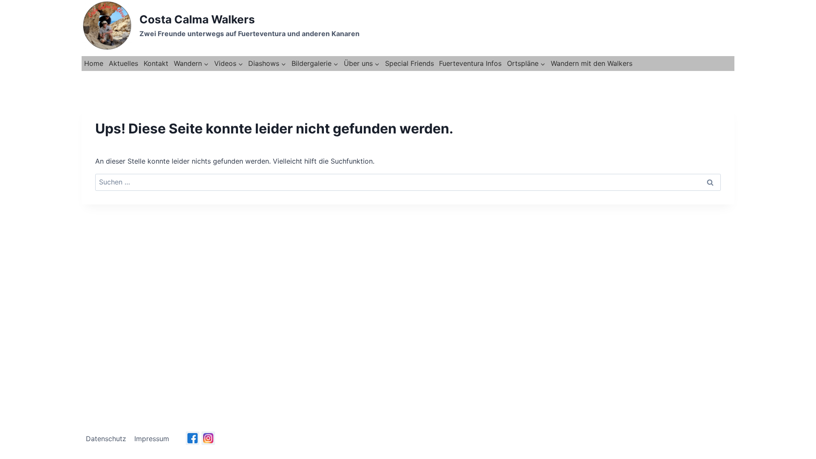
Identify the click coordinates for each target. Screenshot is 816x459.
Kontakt (156, 63)
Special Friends (409, 63)
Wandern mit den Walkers (591, 63)
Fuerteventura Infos (470, 63)
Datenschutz (106, 438)
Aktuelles (123, 63)
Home (93, 63)
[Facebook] (192, 438)
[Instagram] (208, 438)
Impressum (151, 438)
